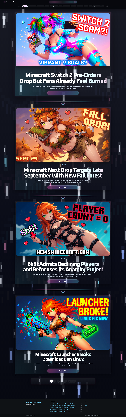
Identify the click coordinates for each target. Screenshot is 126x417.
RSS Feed (86, 405)
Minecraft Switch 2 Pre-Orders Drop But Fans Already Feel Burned (63, 78)
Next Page (72, 381)
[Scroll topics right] (107, 6)
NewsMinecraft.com (11, 2)
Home (86, 403)
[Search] (75, 2)
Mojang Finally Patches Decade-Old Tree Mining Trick (60, 411)
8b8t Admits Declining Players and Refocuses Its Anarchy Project (63, 267)
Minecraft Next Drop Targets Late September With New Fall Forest (63, 173)
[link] (63, 59)
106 (65, 381)
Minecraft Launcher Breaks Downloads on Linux (63, 357)
